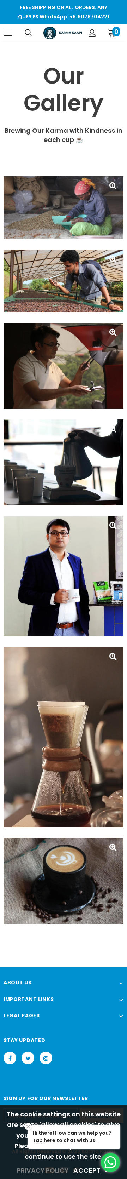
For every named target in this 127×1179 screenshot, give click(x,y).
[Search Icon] (28, 32)
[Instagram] (46, 1058)
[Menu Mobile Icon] (8, 33)
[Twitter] (28, 1058)
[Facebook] (10, 1058)
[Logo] (62, 33)
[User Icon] (92, 33)
